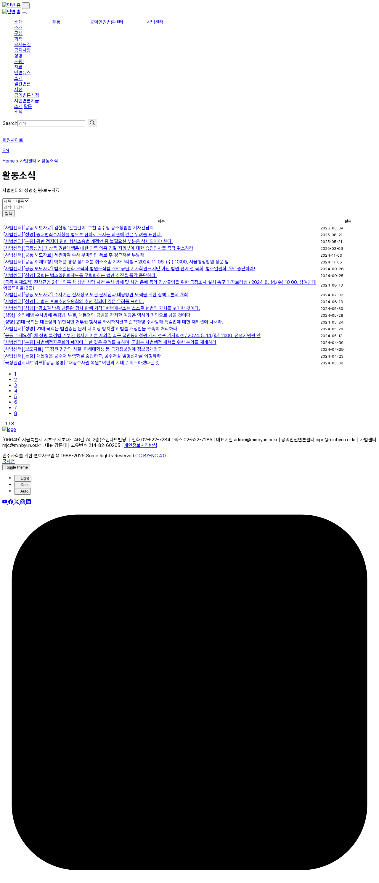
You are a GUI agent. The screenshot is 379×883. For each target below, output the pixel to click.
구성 (18, 33)
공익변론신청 (26, 95)
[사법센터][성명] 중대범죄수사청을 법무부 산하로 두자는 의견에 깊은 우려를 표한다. (82, 234)
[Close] (24, 13)
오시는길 (22, 44)
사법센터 (155, 22)
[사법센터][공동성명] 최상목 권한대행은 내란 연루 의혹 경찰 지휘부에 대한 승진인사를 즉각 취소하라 (98, 248)
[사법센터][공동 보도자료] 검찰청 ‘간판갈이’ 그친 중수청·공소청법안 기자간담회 (78, 228)
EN (5, 150)
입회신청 (10, 130)
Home (8, 161)
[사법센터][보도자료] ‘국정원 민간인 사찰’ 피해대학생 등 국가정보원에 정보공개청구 (82, 349)
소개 (18, 22)
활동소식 (49, 161)
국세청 (8, 461)
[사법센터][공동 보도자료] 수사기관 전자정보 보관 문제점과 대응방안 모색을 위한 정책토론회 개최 (95, 294)
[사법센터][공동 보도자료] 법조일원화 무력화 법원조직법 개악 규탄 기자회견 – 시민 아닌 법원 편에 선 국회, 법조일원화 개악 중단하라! (129, 268)
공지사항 (22, 50)
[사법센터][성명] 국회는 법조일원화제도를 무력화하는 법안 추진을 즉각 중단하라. (80, 275)
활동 (56, 22)
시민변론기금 (26, 101)
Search (9, 123)
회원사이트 (12, 140)
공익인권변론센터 (106, 22)
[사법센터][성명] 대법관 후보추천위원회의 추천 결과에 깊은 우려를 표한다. (73, 301)
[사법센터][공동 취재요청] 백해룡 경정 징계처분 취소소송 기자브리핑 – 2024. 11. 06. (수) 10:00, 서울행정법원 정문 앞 (116, 262)
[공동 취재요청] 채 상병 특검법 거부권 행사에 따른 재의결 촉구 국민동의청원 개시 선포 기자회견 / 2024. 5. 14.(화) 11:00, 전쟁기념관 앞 (132, 335)
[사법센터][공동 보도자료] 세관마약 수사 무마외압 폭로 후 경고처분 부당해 (73, 255)
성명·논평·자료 (19, 61)
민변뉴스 (22, 72)
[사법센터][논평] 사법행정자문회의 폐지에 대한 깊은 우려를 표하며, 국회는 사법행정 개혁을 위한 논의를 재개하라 (109, 342)
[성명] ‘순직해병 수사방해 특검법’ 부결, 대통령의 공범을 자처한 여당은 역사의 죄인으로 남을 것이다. (97, 315)
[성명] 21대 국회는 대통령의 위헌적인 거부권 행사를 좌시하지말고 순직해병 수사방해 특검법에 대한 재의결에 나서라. (113, 322)
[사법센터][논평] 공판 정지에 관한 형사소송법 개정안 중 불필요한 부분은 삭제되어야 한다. (88, 241)
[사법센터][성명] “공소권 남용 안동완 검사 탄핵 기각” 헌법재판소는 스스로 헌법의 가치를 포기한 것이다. (101, 308)
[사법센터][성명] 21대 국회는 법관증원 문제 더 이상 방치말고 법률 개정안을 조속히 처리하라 (90, 329)
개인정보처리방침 (140, 445)
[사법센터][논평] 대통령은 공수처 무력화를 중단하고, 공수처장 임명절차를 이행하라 (82, 356)
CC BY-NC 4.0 (150, 456)
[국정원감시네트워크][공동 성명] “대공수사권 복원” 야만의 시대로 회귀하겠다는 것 (81, 363)
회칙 (18, 39)
